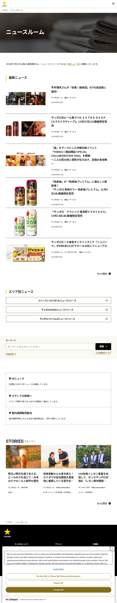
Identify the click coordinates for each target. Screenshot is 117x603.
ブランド (58, 544)
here (9, 563)
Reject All (58, 583)
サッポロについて (21, 544)
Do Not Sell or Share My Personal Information (58, 576)
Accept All (58, 590)
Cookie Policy (58, 569)
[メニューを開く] (113, 3)
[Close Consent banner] (112, 548)
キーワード (11, 340)
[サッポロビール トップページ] (4, 3)
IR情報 (95, 544)
